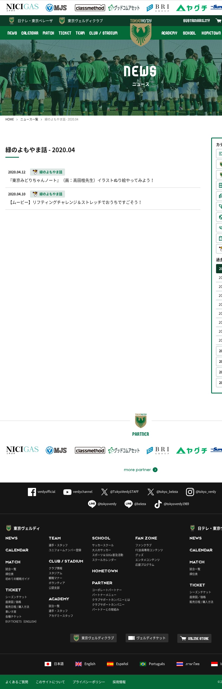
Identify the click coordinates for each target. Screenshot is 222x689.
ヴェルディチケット (151, 638)
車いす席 (10, 611)
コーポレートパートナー (107, 590)
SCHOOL (189, 33)
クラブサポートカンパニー (108, 604)
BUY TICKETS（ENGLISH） (21, 621)
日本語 (59, 663)
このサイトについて (50, 682)
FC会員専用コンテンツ (149, 550)
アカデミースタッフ (61, 616)
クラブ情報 (55, 568)
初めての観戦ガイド (17, 579)
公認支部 (54, 588)
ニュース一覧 (29, 119)
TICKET (65, 33)
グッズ (139, 555)
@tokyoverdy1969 (176, 503)
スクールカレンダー (104, 560)
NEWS (12, 33)
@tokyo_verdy (206, 491)
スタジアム (55, 573)
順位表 (9, 574)
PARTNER (102, 583)
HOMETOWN (105, 571)
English (89, 663)
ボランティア (57, 583)
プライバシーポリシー (89, 682)
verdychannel (82, 491)
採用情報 (119, 682)
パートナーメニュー (104, 595)
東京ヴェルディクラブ (85, 20)
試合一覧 (10, 569)
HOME (9, 119)
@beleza (140, 503)
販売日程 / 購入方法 (17, 607)
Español (122, 663)
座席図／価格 (198, 597)
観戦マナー (55, 578)
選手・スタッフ (58, 545)
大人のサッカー (101, 550)
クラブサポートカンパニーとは (111, 600)
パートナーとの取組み (105, 609)
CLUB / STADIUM (103, 33)
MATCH (49, 33)
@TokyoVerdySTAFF (124, 491)
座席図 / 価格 (13, 602)
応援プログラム (144, 565)
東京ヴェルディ (27, 528)
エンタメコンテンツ (147, 560)
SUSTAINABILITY (196, 20)
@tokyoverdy (107, 503)
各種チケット (13, 616)
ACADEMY (169, 33)
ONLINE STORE (198, 638)
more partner (137, 470)
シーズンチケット (16, 597)
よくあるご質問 (16, 682)
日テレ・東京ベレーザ (35, 20)
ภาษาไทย (193, 663)
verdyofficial (46, 491)
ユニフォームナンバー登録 (65, 550)
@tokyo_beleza (167, 491)
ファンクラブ (143, 545)
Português (157, 663)
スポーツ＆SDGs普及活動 (107, 555)
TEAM (80, 33)
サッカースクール (103, 545)
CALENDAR (29, 33)
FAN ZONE (146, 538)
